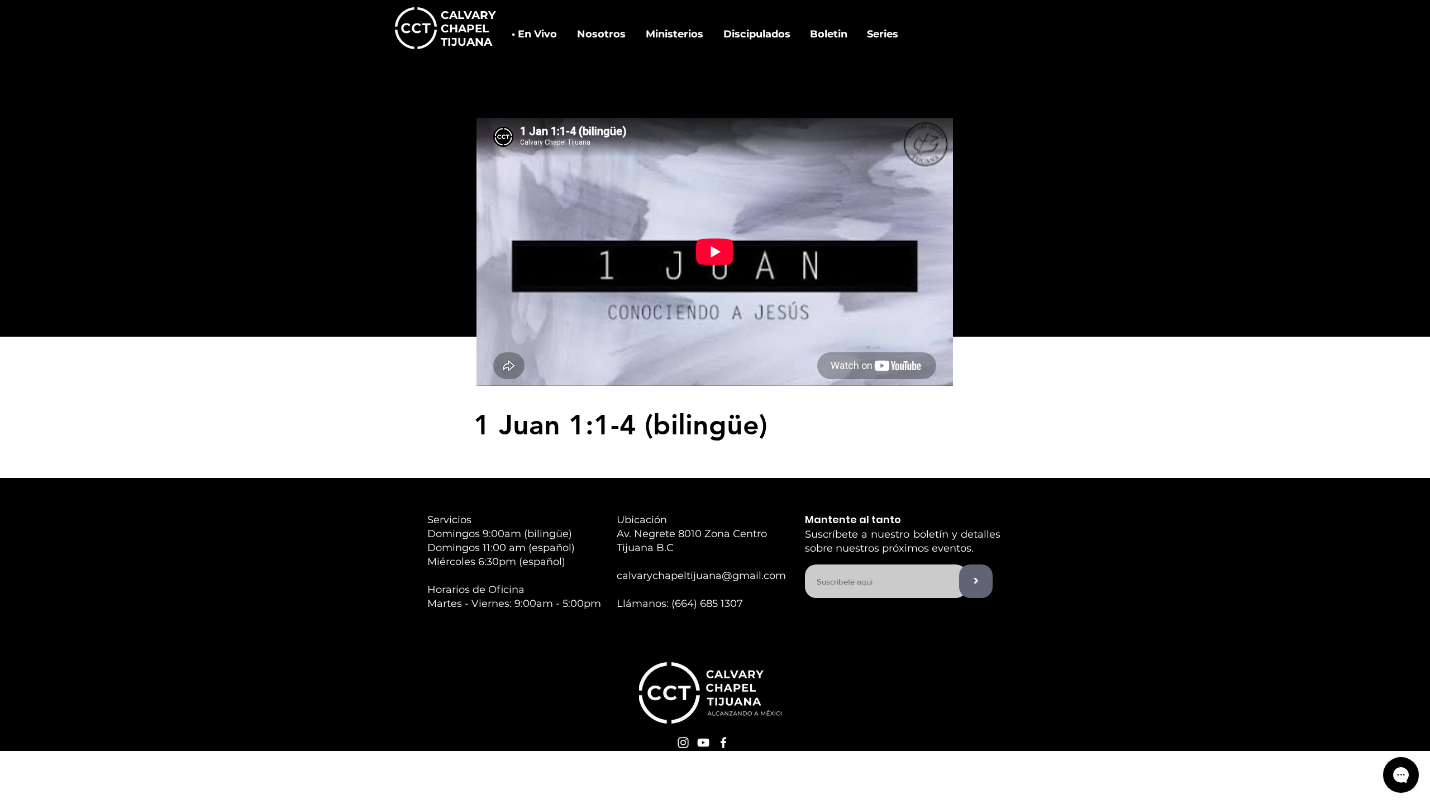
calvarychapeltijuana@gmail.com (701, 576)
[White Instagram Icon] (683, 742)
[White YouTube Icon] (703, 742)
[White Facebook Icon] (723, 742)
